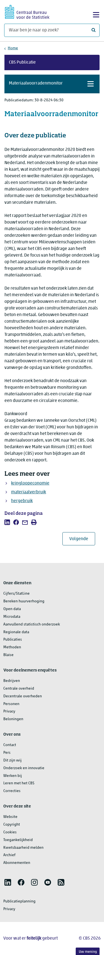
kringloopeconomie (30, 483)
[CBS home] (27, 11)
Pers (7, 753)
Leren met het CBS (18, 783)
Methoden (12, 647)
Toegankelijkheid (18, 840)
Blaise (8, 655)
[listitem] (7, 522)
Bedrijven (11, 681)
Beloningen (13, 719)
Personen (11, 704)
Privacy (9, 711)
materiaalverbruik (28, 492)
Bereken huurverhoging (23, 601)
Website (10, 817)
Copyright (11, 824)
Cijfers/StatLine (16, 593)
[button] (52, 84)
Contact (9, 745)
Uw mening (88, 952)
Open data (12, 609)
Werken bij (12, 776)
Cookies (10, 832)
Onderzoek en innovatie (23, 768)
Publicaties (12, 639)
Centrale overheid (18, 688)
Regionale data (16, 632)
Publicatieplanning (19, 901)
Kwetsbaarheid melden (23, 848)
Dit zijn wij (12, 760)
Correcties (12, 791)
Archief (9, 855)
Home (13, 48)
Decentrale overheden (22, 696)
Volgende (82, 539)
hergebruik (22, 501)
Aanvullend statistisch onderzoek (31, 624)
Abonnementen (16, 863)
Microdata (11, 617)
